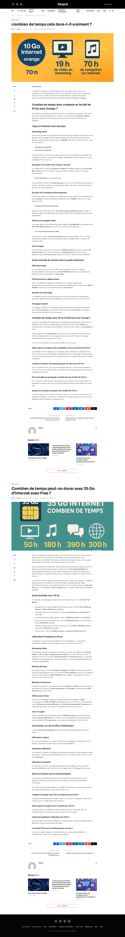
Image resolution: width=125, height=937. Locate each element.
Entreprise (51, 11)
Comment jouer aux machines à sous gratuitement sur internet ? (85, 460)
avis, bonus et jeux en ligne (37, 458)
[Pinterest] (14, 107)
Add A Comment (62, 470)
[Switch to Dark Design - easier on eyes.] (110, 11)
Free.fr (67, 790)
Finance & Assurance (62, 11)
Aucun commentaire (40, 29)
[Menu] (12, 11)
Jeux (98, 11)
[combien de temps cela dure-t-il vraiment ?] (62, 57)
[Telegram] (14, 103)
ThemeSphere (72, 931)
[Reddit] (14, 99)
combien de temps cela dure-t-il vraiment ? (80, 853)
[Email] (14, 111)
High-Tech (78, 11)
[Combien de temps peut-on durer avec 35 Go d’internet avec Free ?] (62, 526)
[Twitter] (14, 95)
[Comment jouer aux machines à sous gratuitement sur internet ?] (86, 449)
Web (104, 11)
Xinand (18, 29)
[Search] (113, 11)
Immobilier (90, 11)
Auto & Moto (31, 11)
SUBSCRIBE (108, 4)
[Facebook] (14, 91)
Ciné (42, 11)
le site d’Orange (70, 343)
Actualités (22, 11)
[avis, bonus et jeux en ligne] (38, 449)
